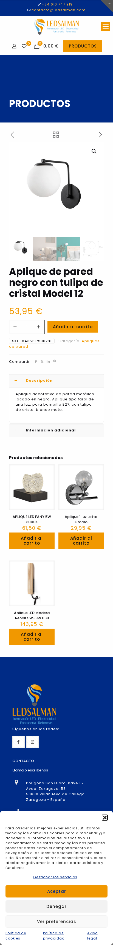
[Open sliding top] (107, 6)
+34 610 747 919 (57, 4)
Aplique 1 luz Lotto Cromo (81, 519)
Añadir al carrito (73, 327)
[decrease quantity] (15, 327)
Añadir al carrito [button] (32, 540)
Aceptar (56, 891)
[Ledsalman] (56, 26)
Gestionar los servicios (55, 877)
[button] (105, 817)
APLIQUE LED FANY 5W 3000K (32, 519)
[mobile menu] (105, 26)
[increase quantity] (38, 327)
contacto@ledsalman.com (59, 10)
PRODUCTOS (83, 46)
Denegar (56, 906)
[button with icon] (18, 742)
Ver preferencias (56, 921)
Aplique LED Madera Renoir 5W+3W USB (32, 615)
